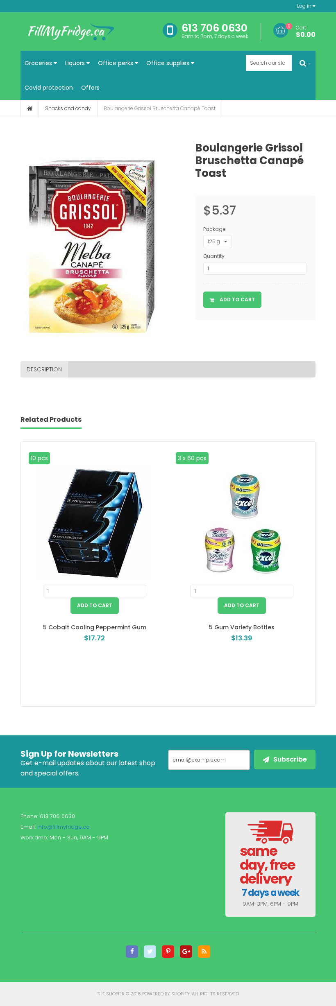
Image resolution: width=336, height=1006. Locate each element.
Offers (90, 88)
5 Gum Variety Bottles (242, 627)
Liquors (75, 63)
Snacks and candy (68, 108)
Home (29, 108)
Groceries (39, 63)
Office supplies (168, 63)
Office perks (116, 63)
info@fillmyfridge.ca (63, 827)
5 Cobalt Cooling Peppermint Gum (94, 627)
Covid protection (49, 88)
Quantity (214, 256)
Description (44, 369)
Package (214, 229)
